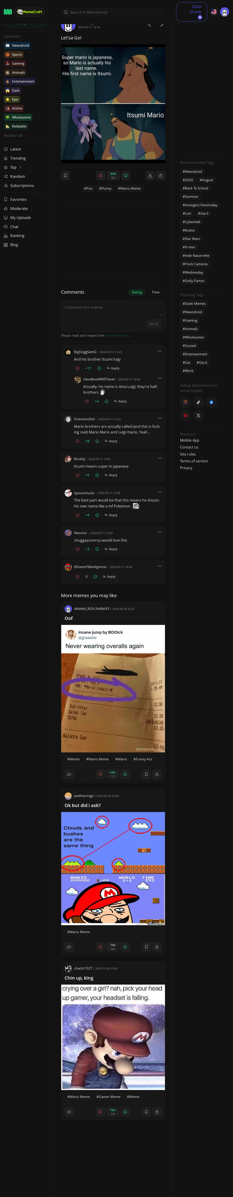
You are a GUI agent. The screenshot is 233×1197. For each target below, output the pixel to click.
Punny (106, 188)
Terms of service (194, 461)
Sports (13, 54)
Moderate (19, 208)
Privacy (186, 467)
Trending (18, 158)
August (207, 180)
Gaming (14, 63)
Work (189, 370)
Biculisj (79, 458)
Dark (12, 90)
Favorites (18, 199)
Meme (75, 759)
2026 (189, 180)
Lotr (188, 213)
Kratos (190, 230)
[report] (150, 175)
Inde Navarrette (197, 255)
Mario (122, 759)
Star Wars (192, 238)
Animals (15, 72)
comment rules (117, 335)
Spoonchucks (84, 493)
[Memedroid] (8, 12)
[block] (160, 175)
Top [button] (13, 167)
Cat (187, 362)
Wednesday (194, 272)
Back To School (196, 188)
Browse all (13, 135)
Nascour (80, 532)
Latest (15, 149)
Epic (11, 99)
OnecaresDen (84, 419)
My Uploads (20, 217)
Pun (89, 188)
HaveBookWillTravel (99, 379)
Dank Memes (195, 303)
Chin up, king (79, 978)
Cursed (190, 345)
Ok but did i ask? (83, 805)
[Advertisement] (201, 85)
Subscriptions (22, 185)
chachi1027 (83, 968)
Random (17, 176)
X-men (190, 247)
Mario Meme (130, 188)
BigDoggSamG (85, 351)
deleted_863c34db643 (91, 608)
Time (156, 292)
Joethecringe (84, 795)
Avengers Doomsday (201, 205)
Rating (137, 292)
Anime (13, 108)
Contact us (189, 447)
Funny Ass (144, 759)
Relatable (15, 126)
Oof (69, 618)
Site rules (188, 454)
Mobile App (189, 440)
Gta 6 (204, 213)
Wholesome (18, 117)
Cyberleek (192, 221)
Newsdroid (17, 45)
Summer (191, 196)
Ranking (17, 235)
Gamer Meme (109, 1096)
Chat (14, 226)
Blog (14, 244)
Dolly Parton (195, 280)
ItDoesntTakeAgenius (90, 566)
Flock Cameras (196, 264)
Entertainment (19, 81)
